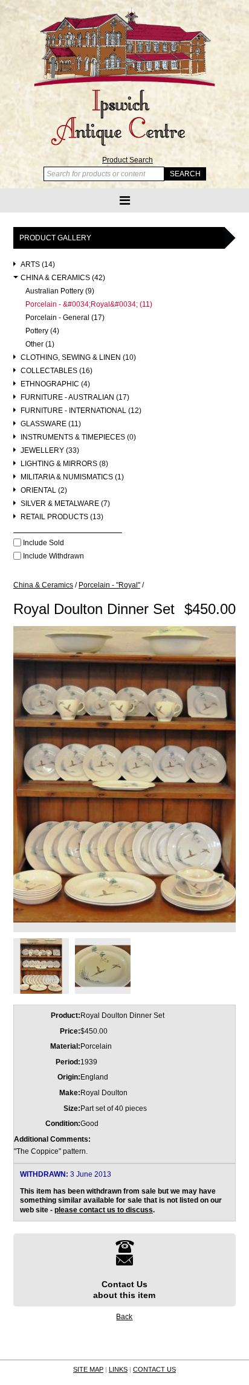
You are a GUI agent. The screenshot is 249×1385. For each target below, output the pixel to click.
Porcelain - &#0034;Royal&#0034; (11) (88, 305)
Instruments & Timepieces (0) (78, 437)
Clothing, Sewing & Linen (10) (78, 358)
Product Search (127, 160)
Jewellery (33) (50, 451)
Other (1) (39, 344)
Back (124, 1317)
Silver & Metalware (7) (65, 504)
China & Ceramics (43, 585)
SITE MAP (88, 1369)
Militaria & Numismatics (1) (72, 477)
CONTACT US (154, 1369)
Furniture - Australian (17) (75, 397)
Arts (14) (38, 265)
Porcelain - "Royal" (109, 585)
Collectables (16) (56, 371)
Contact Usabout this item (124, 1289)
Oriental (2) (44, 490)
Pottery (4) (42, 331)
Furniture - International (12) (81, 411)
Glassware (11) (51, 424)
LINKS (118, 1369)
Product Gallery (55, 238)
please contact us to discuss (103, 1210)
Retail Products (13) (62, 517)
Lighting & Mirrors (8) (64, 464)
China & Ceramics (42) (63, 278)
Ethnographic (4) (55, 384)
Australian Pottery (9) (59, 291)
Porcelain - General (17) (65, 318)
